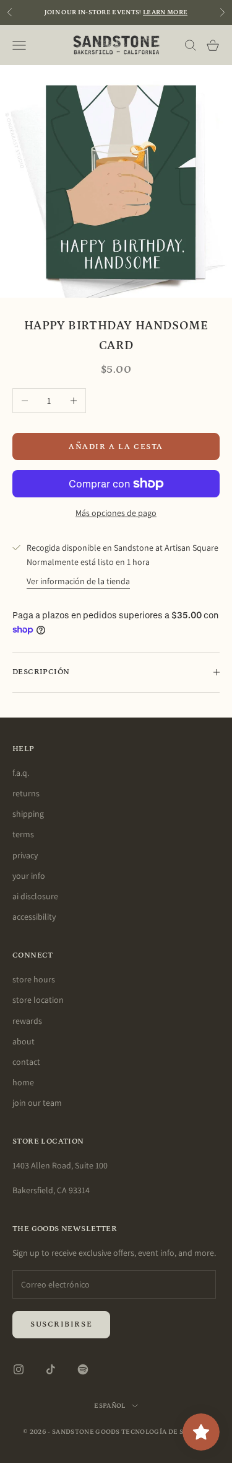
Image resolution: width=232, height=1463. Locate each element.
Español (109, 1406)
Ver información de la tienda (78, 581)
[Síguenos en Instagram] (18, 1369)
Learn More (165, 12)
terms (23, 834)
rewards (27, 1020)
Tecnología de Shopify (165, 1432)
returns (26, 793)
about (23, 1041)
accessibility (34, 916)
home (23, 1082)
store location (38, 999)
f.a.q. (20, 772)
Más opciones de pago (116, 512)
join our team (37, 1102)
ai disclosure (35, 896)
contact (26, 1061)
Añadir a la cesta (116, 446)
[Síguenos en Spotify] (83, 1369)
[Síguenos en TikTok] (51, 1369)
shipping (28, 813)
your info (28, 875)
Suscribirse (61, 1324)
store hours (33, 979)
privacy (25, 855)
